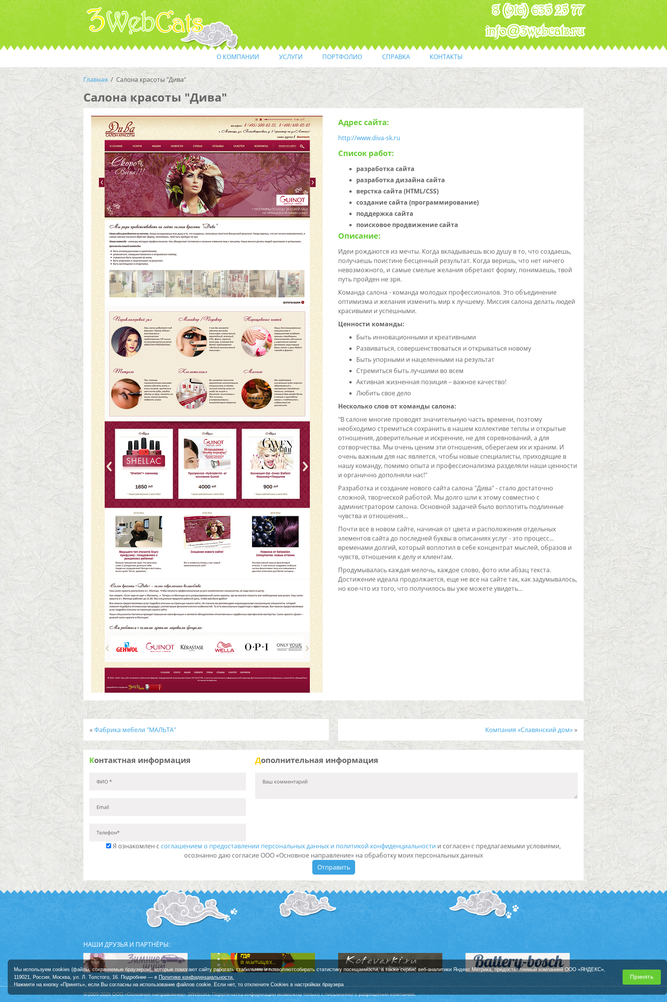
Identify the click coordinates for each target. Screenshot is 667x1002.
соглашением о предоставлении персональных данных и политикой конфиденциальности (298, 846)
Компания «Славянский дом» (529, 730)
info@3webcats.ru (535, 31)
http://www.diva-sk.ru (369, 138)
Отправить (333, 867)
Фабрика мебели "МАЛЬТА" (135, 730)
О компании (238, 57)
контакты (446, 57)
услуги (291, 57)
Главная (95, 79)
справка (396, 57)
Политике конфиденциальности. (196, 977)
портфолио (342, 57)
